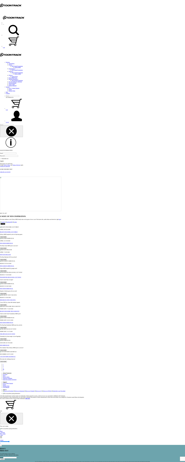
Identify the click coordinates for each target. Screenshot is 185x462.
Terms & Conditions (7, 378)
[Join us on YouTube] (2, 222)
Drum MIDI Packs (13, 77)
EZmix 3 (11, 75)
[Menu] (3, 24)
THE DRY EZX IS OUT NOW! (7, 334)
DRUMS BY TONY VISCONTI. (8, 300)
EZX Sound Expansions (17, 70)
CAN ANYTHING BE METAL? (8, 356)
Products (8, 62)
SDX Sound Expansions (17, 80)
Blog (7, 92)
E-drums (8, 93)
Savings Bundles (12, 83)
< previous (2, 432)
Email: (1, 457)
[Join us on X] (38, 391)
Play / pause (2, 433)
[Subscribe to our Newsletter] (58, 391)
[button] (14, 35)
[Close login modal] (11, 131)
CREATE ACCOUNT (5, 172)
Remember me (4, 158)
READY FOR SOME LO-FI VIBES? (9, 232)
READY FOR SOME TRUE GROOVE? (9, 311)
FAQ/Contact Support (8, 383)
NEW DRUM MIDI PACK (6, 243)
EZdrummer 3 (12, 68)
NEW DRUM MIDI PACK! (6, 322)
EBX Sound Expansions (17, 66)
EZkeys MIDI (17, 74)
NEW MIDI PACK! (4, 345)
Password (2, 155)
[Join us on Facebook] (8, 222)
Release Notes (12, 90)
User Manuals (6, 387)
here (60, 219)
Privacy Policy (7, 165)
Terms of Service (16, 165)
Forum (10, 89)
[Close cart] (11, 418)
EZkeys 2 (11, 71)
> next (1, 435)
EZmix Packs (15, 76)
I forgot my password (5, 166)
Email (1, 153)
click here (27, 398)
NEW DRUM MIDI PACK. (6, 288)
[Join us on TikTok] (46, 391)
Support (7, 87)
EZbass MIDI (17, 67)
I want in (2, 459)
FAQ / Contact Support (14, 88)
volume (1, 440)
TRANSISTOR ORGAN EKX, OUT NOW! (10, 277)
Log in (7, 122)
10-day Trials (12, 84)
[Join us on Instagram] (19, 391)
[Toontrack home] (11, 10)
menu (1, 431)
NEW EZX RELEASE (5, 254)
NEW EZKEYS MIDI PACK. (7, 266)
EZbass (10, 64)
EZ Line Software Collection (15, 81)
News (4, 375)
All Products (11, 63)
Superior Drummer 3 (13, 79)
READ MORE (3, 237)
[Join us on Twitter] (15, 222)
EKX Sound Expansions (17, 72)
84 (3, 369)
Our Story (5, 374)
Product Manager (13, 85)
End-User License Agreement (9, 379)
